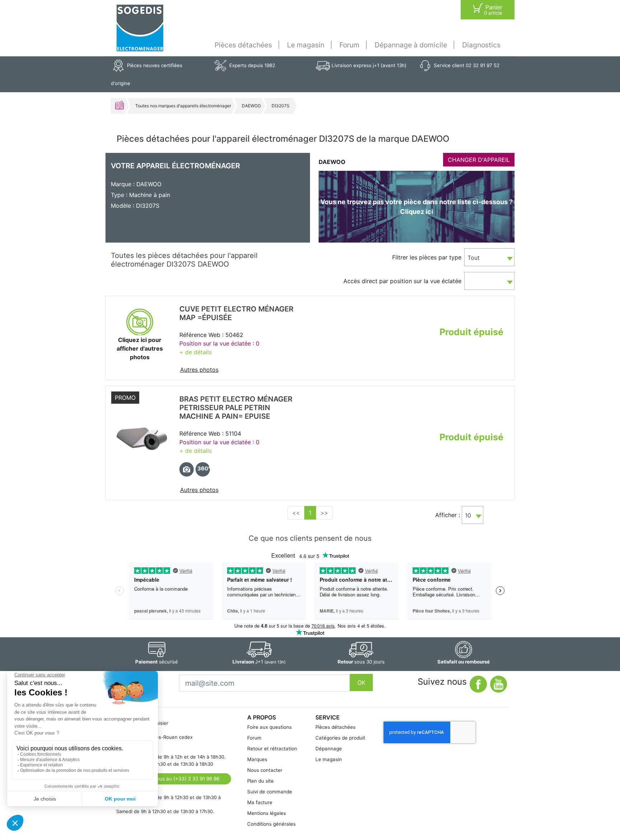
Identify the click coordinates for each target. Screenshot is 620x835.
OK (361, 682)
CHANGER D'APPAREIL (479, 159)
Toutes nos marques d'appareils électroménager (183, 105)
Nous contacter (264, 770)
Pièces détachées (243, 45)
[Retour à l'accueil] (140, 28)
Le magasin (305, 45)
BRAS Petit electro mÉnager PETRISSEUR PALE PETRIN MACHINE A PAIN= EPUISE (235, 408)
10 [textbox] (468, 515)
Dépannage (328, 748)
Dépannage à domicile (411, 45)
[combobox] (489, 257)
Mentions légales (266, 813)
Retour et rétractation (272, 748)
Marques (257, 759)
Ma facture (259, 802)
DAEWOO (251, 105)
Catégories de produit (340, 738)
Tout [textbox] (474, 257)
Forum (349, 45)
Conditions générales (271, 824)
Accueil (119, 105)
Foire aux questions (269, 727)
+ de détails (195, 352)
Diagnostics (481, 45)
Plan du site (260, 781)
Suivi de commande (269, 791)
